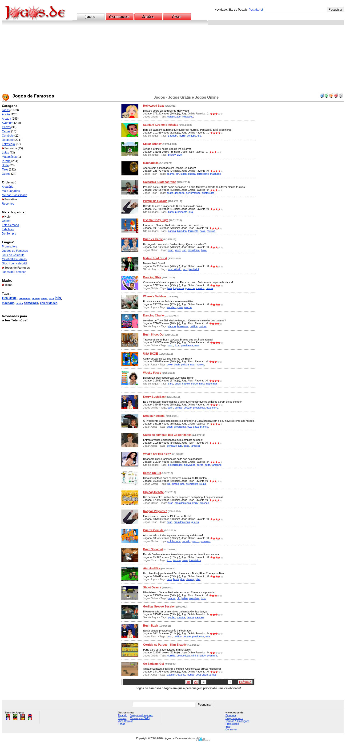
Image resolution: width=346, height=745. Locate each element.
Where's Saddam (154, 296)
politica (193, 326)
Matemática (9, 156)
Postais (122, 718)
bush (171, 212)
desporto (179, 192)
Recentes (8, 203)
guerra (192, 173)
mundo (190, 674)
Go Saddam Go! (153, 663)
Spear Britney (152, 144)
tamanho (216, 464)
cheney (190, 579)
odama (181, 674)
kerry (178, 250)
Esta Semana (10, 225)
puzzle (188, 307)
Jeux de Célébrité (13, 255)
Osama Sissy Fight (155, 220)
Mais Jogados (11, 191)
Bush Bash (150, 625)
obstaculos (208, 192)
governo (190, 288)
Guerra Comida (153, 530)
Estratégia (8, 144)
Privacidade (232, 723)
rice (182, 579)
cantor (19, 303)
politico (178, 407)
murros (211, 231)
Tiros (5, 169)
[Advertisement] (173, 60)
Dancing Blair (152, 277)
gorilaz (172, 617)
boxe (202, 231)
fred (185, 269)
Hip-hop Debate (153, 492)
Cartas (6, 131)
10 (188, 682)
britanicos (24, 298)
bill (168, 483)
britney (172, 154)
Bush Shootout (153, 549)
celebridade (174, 116)
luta (180, 445)
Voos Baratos (125, 721)
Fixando (122, 715)
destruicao (202, 674)
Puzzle (6, 161)
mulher (36, 298)
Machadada (151, 163)
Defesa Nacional (154, 415)
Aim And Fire (152, 568)
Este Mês (8, 229)
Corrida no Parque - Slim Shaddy (165, 644)
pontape (191, 135)
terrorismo (203, 173)
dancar (172, 326)
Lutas (5, 152)
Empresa (230, 715)
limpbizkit (194, 269)
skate (170, 192)
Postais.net (256, 9)
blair (169, 288)
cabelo (186, 383)
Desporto (8, 140)
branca (204, 426)
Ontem (6, 221)
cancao (199, 617)
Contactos (231, 729)
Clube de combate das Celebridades (167, 435)
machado (8, 303)
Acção (6, 114)
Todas (6, 110)
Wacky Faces (152, 372)
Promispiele (9, 246)
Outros (6, 173)
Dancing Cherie (153, 315)
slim (193, 655)
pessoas (205, 541)
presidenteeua (183, 503)
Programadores (234, 718)
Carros (6, 127)
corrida (171, 655)
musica (200, 288)
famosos (31, 303)
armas (213, 674)
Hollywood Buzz (153, 105)
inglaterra (178, 288)
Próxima (245, 682)
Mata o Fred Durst (155, 258)
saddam (172, 135)
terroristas (195, 560)
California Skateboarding (159, 182)
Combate (8, 135)
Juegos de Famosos (15, 250)
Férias (121, 723)
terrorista (193, 231)
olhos (44, 298)
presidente (181, 212)
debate (188, 407)
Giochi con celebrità (14, 263)
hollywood (187, 116)
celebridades (48, 303)
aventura (212, 655)
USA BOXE (150, 353)
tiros (177, 345)
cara (51, 298)
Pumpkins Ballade (155, 201)
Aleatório (7, 186)
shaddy (201, 655)
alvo (179, 154)
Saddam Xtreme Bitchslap (160, 124)
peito (207, 464)
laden (184, 173)
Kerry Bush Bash (154, 396)
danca (209, 288)
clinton (175, 483)
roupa (202, 483)
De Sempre (9, 233)
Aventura (7, 123)
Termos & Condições (237, 721)
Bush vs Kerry (153, 239)
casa (196, 426)
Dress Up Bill (152, 473)
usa (184, 250)
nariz (202, 383)
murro (182, 135)
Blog (227, 726)
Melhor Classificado (14, 195)
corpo (194, 383)
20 (195, 682)
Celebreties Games (14, 259)
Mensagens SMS (139, 718)
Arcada (6, 118)
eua (191, 212)
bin (58, 298)
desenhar (211, 383)
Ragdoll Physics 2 (155, 511)
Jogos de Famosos (14, 272)
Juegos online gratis (141, 715)
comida (186, 541)
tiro (199, 135)
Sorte (5, 165)
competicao (183, 655)
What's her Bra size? (157, 454)
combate (172, 445)
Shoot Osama (152, 587)
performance (193, 192)
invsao (177, 560)
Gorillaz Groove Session (159, 606)
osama (9, 297)
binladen (182, 231)
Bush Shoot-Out (153, 334)
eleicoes (204, 503)
